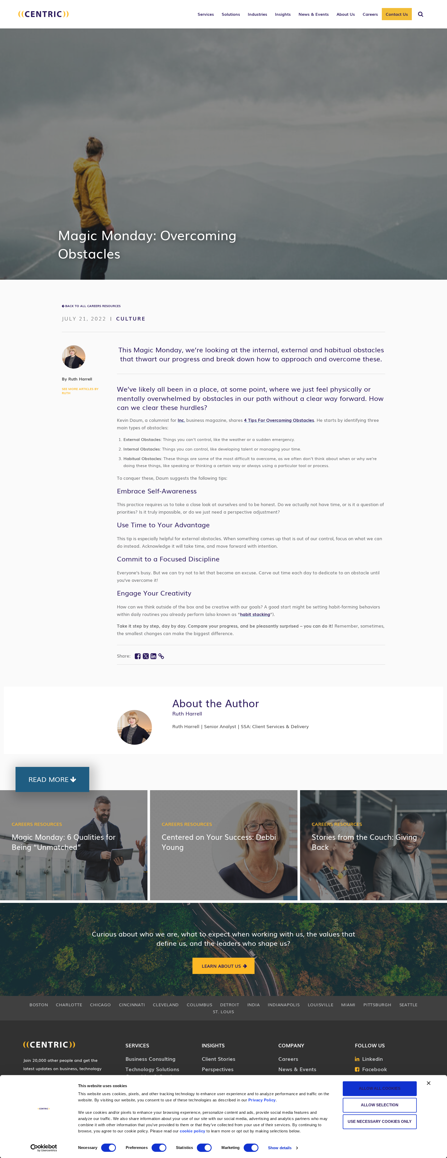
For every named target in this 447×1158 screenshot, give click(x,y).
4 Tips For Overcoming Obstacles (279, 420)
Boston (38, 1004)
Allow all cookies (379, 1088)
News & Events (297, 1069)
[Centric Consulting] (43, 17)
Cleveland (166, 1004)
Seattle (408, 1004)
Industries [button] (257, 14)
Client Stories (218, 1058)
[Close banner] (428, 1083)
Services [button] (206, 14)
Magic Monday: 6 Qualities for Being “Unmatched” (64, 841)
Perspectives (218, 1069)
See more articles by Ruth (80, 390)
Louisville (320, 1004)
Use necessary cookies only (380, 1121)
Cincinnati (132, 1004)
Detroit (229, 1004)
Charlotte (69, 1004)
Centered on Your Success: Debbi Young (219, 841)
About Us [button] (346, 14)
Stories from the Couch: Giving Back (364, 841)
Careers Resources (37, 823)
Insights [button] (283, 14)
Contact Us (397, 14)
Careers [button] (370, 14)
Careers (288, 1058)
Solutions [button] (231, 14)
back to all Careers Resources (93, 305)
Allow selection (379, 1105)
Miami (348, 1004)
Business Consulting (150, 1058)
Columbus (199, 1004)
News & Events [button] (314, 14)
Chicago (100, 1004)
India (253, 1004)
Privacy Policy (262, 1100)
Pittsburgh (377, 1004)
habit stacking (255, 614)
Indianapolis (284, 1004)
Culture (131, 318)
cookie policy (192, 1131)
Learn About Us (221, 966)
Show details (280, 1148)
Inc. (181, 420)
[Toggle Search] (420, 14)
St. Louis (223, 1011)
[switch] (159, 1148)
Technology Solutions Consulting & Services (152, 1072)
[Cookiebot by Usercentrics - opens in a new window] (43, 1148)
